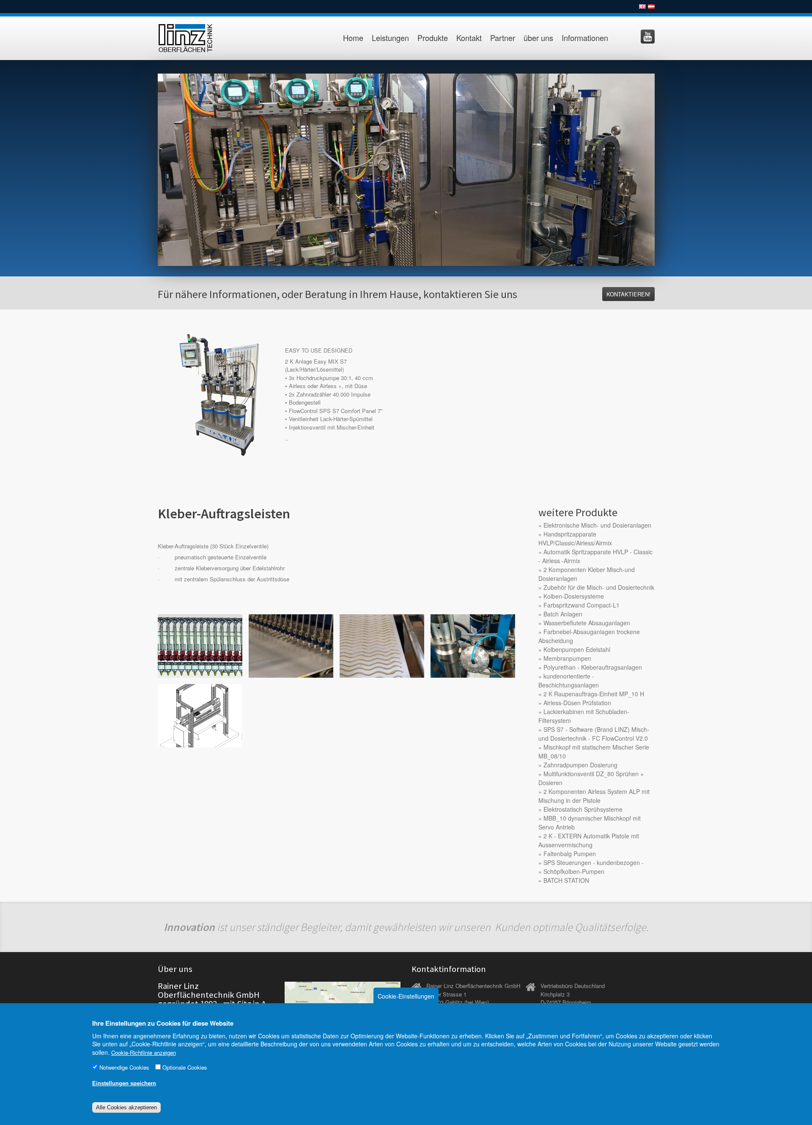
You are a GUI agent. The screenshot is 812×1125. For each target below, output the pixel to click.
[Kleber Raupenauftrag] (291, 645)
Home (353, 37)
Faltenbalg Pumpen (569, 853)
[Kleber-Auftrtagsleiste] (200, 645)
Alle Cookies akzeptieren (126, 1107)
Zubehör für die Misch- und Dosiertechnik (598, 587)
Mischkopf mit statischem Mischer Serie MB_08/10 (593, 751)
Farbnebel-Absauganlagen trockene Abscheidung (589, 636)
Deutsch (651, 6)
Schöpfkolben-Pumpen (573, 871)
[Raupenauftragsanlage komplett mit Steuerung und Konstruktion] (200, 715)
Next (663, 167)
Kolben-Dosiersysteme (573, 596)
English (642, 6)
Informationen (585, 37)
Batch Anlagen (562, 614)
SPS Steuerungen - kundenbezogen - (593, 862)
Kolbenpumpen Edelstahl (576, 649)
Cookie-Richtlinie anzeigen (143, 1052)
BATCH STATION (566, 880)
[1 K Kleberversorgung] (473, 645)
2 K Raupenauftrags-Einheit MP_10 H (593, 694)
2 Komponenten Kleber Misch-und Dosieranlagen (586, 574)
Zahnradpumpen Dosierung (580, 765)
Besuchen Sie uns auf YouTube (648, 37)
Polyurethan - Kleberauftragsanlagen (592, 667)
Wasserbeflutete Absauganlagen (586, 623)
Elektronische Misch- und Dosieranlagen (597, 525)
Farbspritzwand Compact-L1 (581, 605)
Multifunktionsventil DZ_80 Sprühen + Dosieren (591, 778)
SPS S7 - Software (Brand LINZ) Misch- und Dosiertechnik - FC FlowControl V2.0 (593, 733)
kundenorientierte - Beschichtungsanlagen (568, 680)
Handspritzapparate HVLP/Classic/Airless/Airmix (575, 538)
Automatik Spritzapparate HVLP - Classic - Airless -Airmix (595, 556)
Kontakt (469, 37)
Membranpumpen (567, 658)
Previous (149, 167)
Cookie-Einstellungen (406, 996)
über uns (538, 37)
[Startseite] (195, 38)
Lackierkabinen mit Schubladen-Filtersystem (583, 716)
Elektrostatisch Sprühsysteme (583, 809)
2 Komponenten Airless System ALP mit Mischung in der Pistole (594, 796)
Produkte (432, 37)
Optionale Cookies (184, 1067)
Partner (502, 37)
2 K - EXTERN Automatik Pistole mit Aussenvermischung (588, 840)
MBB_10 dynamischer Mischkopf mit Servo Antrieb (589, 822)
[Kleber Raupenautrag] (382, 645)
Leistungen (390, 37)
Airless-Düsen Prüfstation (577, 702)
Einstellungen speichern (124, 1083)
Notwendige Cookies (124, 1067)
